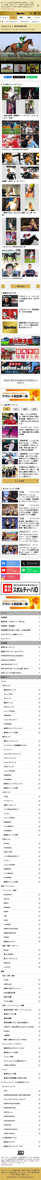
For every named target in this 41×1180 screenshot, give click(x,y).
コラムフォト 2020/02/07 (12, 278)
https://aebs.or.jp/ (7, 1164)
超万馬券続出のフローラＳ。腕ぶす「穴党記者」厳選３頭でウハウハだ (20, 59)
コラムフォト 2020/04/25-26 (14, 247)
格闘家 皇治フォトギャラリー (13, 181)
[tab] (5, 18)
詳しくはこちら (9, 9)
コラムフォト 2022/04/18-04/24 (15, 149)
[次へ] (3, 47)
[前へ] (38, 47)
